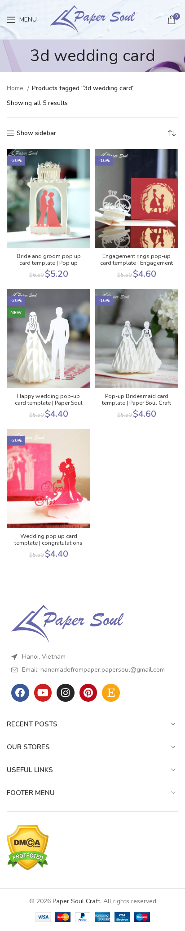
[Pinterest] (88, 693)
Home (16, 88)
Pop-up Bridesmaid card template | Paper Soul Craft (136, 399)
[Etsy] (111, 693)
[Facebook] (20, 693)
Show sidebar (36, 133)
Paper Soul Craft (76, 901)
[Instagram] (66, 693)
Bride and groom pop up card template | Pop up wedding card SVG (49, 262)
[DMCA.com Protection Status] (27, 847)
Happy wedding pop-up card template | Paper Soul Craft (49, 402)
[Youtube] (43, 693)
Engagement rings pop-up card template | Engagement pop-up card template (136, 262)
